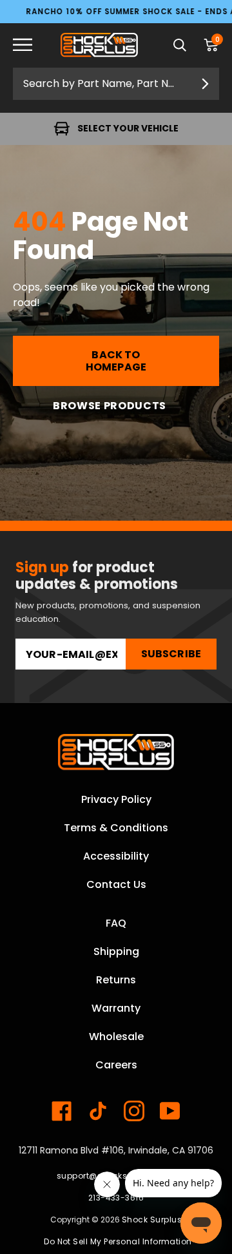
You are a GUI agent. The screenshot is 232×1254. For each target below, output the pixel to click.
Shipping (116, 951)
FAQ (116, 923)
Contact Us (116, 884)
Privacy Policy (116, 799)
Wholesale (116, 1036)
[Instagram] (134, 1111)
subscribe (171, 653)
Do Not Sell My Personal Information (118, 1241)
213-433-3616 (116, 1197)
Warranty (116, 1008)
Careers (116, 1064)
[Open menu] (32, 45)
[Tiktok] (98, 1111)
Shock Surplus (152, 1219)
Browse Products (109, 405)
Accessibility (116, 856)
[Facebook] (62, 1111)
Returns (116, 979)
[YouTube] (170, 1111)
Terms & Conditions (116, 827)
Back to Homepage (116, 360)
